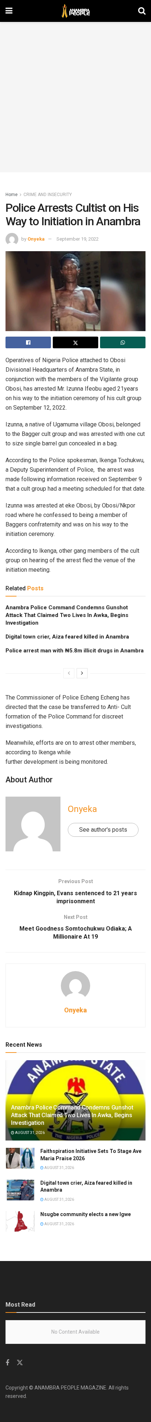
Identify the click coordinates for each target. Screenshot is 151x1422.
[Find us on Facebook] (7, 1363)
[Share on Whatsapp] (123, 342)
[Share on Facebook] (28, 342)
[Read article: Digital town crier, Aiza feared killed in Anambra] (20, 1190)
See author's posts (103, 829)
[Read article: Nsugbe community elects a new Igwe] (20, 1221)
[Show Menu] (8, 11)
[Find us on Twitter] (19, 1362)
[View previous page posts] (68, 673)
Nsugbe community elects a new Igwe (85, 1214)
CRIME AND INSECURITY (47, 194)
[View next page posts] (82, 673)
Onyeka (36, 239)
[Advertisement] (75, 97)
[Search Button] (142, 11)
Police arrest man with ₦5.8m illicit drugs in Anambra (74, 650)
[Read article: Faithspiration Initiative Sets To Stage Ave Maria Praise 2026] (20, 1158)
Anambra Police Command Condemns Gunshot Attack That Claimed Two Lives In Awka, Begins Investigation (66, 615)
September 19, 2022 (77, 239)
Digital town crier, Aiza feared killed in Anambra (67, 636)
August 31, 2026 (29, 1133)
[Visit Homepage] (75, 11)
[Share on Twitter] (75, 342)
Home (11, 194)
